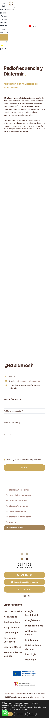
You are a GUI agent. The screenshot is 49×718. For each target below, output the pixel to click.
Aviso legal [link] (39, 697)
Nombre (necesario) (13, 399)
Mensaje (7, 434)
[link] (11, 2)
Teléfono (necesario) (13, 411)
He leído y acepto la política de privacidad (23, 460)
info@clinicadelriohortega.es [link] (27, 381)
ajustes (24, 709)
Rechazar (19, 714)
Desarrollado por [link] (13, 693)
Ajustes (31, 714)
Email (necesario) (12, 422)
